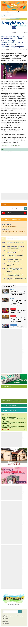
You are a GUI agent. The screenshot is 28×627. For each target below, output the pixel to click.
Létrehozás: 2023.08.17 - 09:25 (7, 49)
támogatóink (5, 621)
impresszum (5, 618)
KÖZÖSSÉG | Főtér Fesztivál (9, 405)
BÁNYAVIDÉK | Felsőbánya (9, 410)
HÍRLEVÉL (4, 204)
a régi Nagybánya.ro (17, 11)
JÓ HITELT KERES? (5, 421)
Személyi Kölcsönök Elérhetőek (9, 417)
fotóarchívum (4, 11)
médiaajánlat (6, 623)
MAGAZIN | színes (6, 386)
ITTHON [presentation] (17, 239)
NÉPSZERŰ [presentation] (9, 239)
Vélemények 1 (16, 49)
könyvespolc (10, 11)
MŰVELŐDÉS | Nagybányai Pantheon (11, 401)
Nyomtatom (22, 49)
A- (1, 50)
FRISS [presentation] (3, 239)
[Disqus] (14, 173)
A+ (26, 49)
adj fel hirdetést (5, 429)
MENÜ (14, 28)
